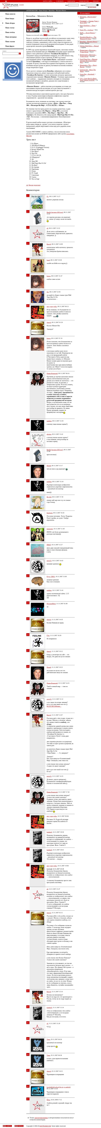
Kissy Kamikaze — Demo (88, 25)
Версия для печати (34, 185)
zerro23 (49, 560)
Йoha (48, 1100)
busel (48, 260)
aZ (47, 228)
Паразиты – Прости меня (88, 16)
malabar (49, 421)
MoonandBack (51, 603)
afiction (49, 434)
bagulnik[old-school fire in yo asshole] (58, 1087)
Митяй (49, 465)
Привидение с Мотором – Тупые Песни (88, 51)
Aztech (49, 322)
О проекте (60, 1)
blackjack (49, 513)
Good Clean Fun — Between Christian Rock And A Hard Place (88, 60)
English (96, 1)
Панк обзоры (43, 10)
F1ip (48, 635)
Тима (48, 1039)
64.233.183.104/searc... (54, 706)
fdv (48, 292)
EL (48, 196)
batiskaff (49, 832)
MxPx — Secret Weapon (87, 33)
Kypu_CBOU (51, 576)
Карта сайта (47, 1)
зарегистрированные (41, 1118)
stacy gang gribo (52, 306)
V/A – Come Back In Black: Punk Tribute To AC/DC (88, 79)
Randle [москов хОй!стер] (55, 212)
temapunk (50, 529)
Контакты (71, 1)
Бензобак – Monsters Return (88, 41)
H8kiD (49, 544)
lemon (48, 276)
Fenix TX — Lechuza (86, 30)
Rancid (49, 244)
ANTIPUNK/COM (31, 10)
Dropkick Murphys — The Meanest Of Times (88, 37)
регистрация (92, 7)
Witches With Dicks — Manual (89, 46)
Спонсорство (84, 1)
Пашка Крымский (52, 373)
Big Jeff (49, 497)
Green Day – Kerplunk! (87, 74)
